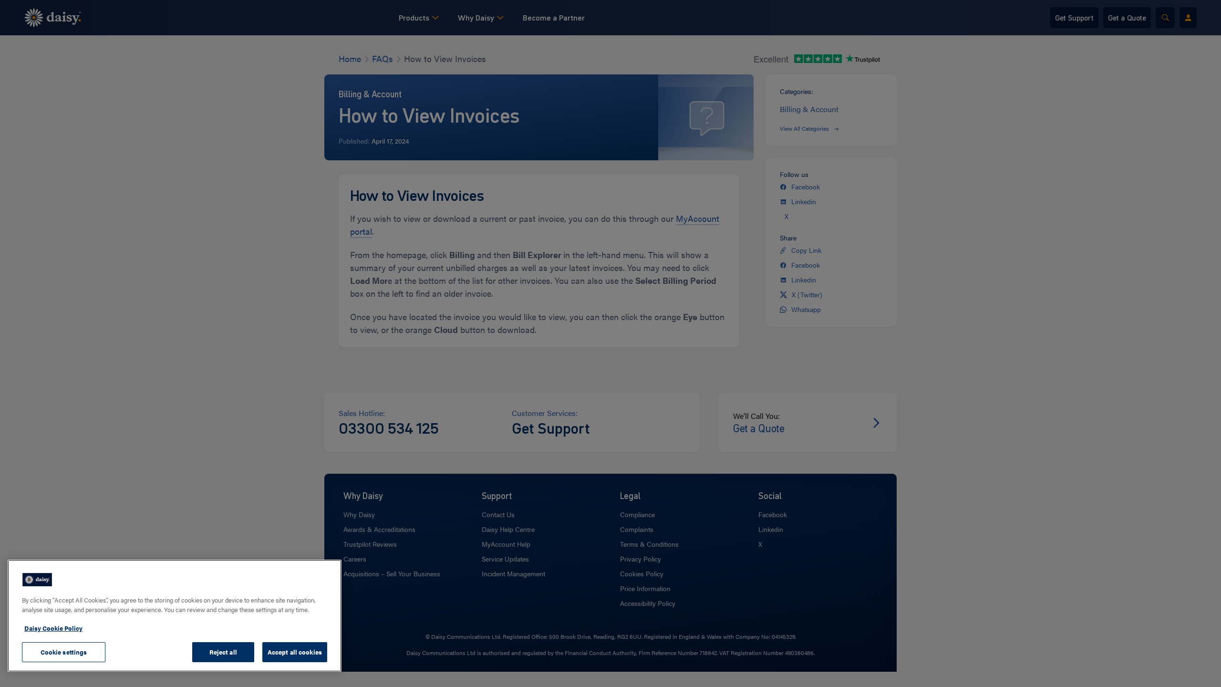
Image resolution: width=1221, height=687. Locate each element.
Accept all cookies (295, 651)
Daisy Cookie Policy (53, 628)
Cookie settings (64, 651)
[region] (174, 616)
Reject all (223, 651)
